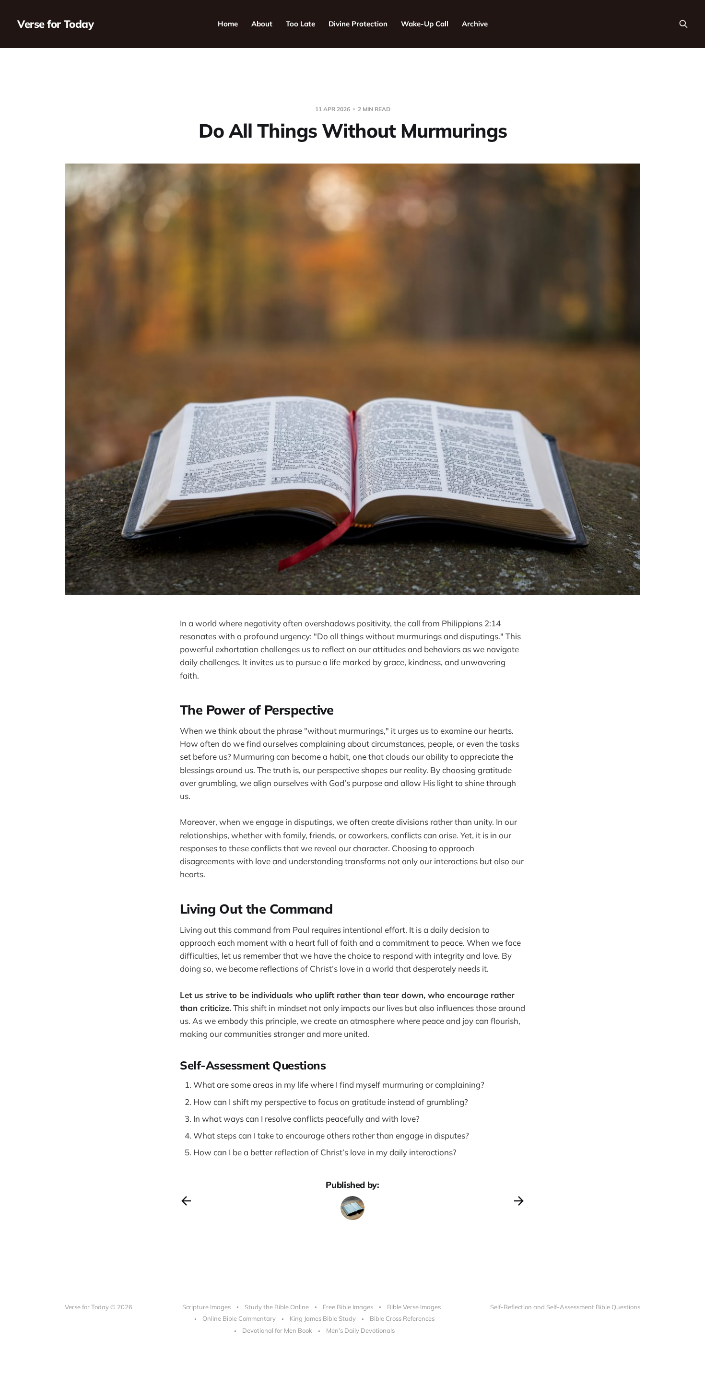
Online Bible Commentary (239, 1318)
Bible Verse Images (414, 1307)
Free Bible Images (348, 1307)
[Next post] (519, 1201)
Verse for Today (55, 24)
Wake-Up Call (424, 23)
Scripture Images (206, 1307)
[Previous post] (186, 1201)
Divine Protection (358, 23)
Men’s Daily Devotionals (360, 1330)
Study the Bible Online (277, 1307)
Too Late (300, 23)
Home (228, 23)
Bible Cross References (402, 1318)
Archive (475, 23)
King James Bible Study (323, 1318)
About (261, 23)
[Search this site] (683, 24)
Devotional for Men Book (277, 1330)
